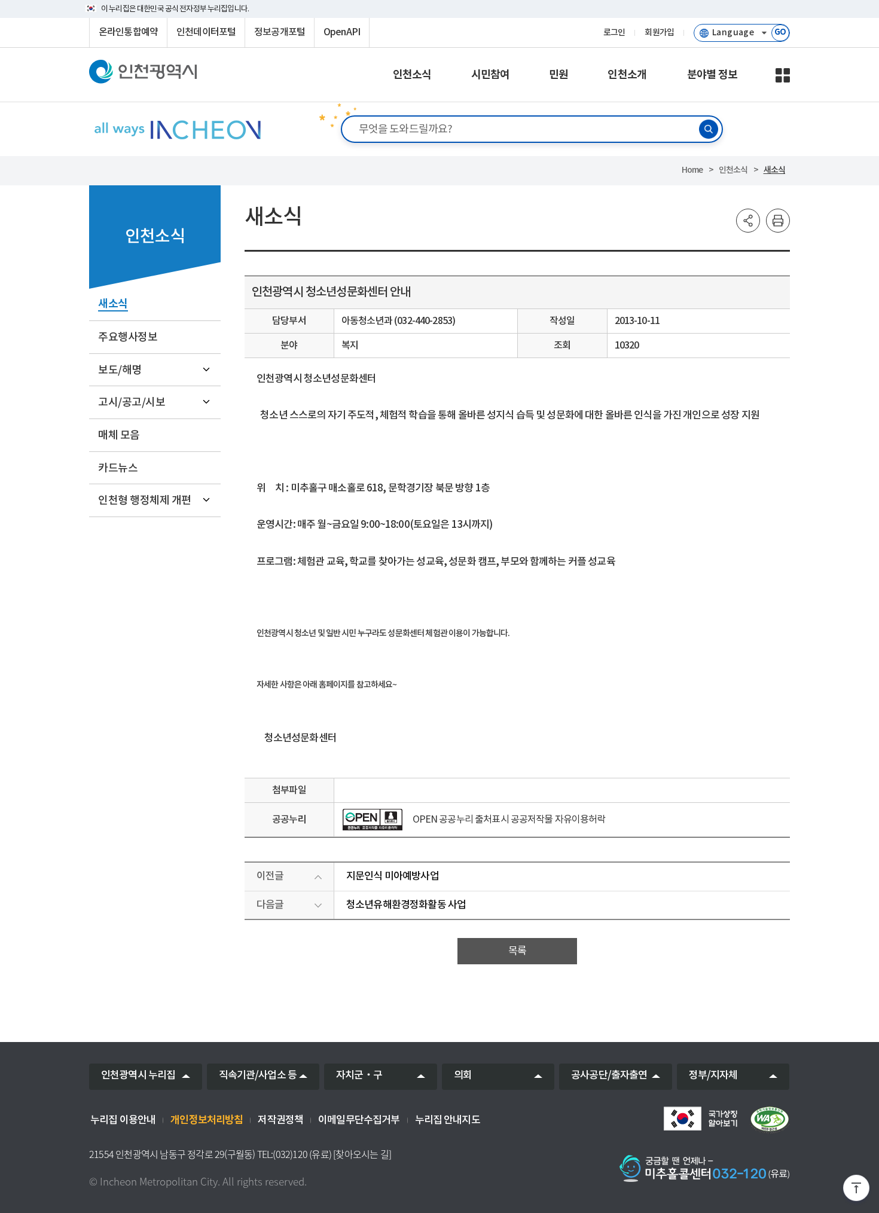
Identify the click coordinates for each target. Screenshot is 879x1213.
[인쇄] (778, 221)
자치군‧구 (359, 1075)
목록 (517, 951)
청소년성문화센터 (300, 738)
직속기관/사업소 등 (258, 1075)
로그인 (614, 33)
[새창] (372, 819)
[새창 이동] (700, 1118)
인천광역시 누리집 (138, 1075)
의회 (463, 1075)
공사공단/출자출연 (609, 1075)
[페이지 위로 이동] (856, 1190)
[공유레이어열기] (748, 221)
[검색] (708, 129)
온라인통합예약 (128, 32)
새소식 (774, 170)
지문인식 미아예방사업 (392, 876)
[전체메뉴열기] (783, 75)
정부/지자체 (713, 1075)
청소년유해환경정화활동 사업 (406, 905)
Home (692, 170)
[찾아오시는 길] (362, 1154)
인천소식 (733, 170)
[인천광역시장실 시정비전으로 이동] (176, 129)
